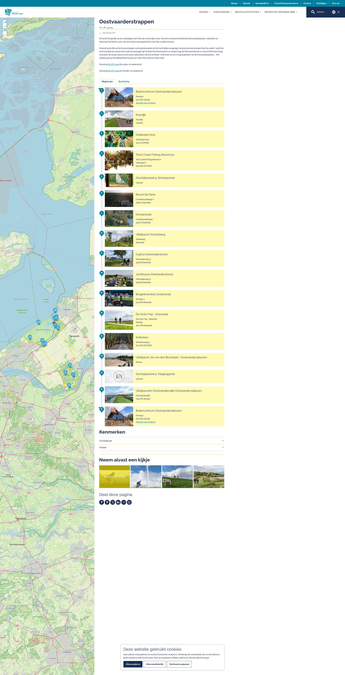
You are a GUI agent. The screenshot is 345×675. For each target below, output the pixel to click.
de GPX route (113, 64)
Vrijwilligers (321, 3)
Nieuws (234, 3)
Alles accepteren (133, 664)
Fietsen (103, 447)
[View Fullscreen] (5, 33)
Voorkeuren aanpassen (179, 664)
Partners (307, 3)
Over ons (335, 3)
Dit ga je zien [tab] (107, 81)
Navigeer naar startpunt (146, 103)
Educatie (246, 3)
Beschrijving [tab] (123, 81)
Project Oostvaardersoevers (286, 3)
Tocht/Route (105, 440)
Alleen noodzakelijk (154, 664)
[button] (55, 325)
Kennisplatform (262, 3)
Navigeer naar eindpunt (145, 422)
